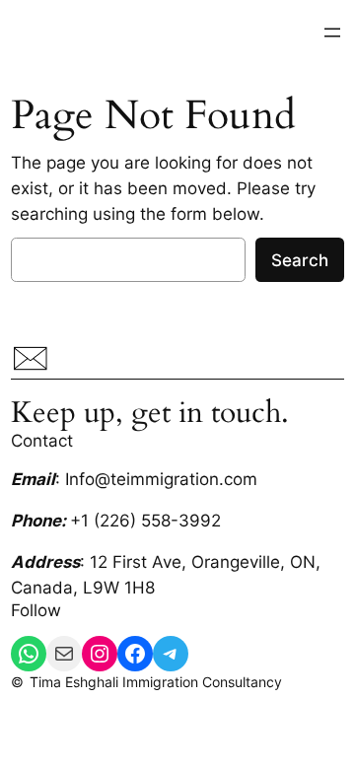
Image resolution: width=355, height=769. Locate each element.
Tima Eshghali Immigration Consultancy (156, 681)
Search (299, 260)
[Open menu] (332, 32)
